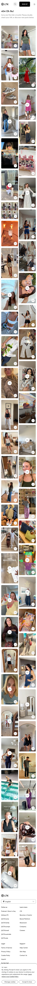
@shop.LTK (4, 915)
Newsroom (23, 923)
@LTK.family (5, 923)
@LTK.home (5, 919)
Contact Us (23, 955)
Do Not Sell (5, 963)
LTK (21, 911)
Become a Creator (26, 915)
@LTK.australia (6, 934)
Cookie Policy (5, 955)
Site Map (23, 951)
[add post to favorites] (15, 45)
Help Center (24, 948)
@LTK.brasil (5, 930)
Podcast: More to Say (8, 911)
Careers (22, 930)
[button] (34, 4)
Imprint (3, 959)
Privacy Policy (5, 951)
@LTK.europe (5, 926)
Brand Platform (25, 919)
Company (23, 926)
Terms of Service (6, 948)
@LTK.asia (4, 938)
